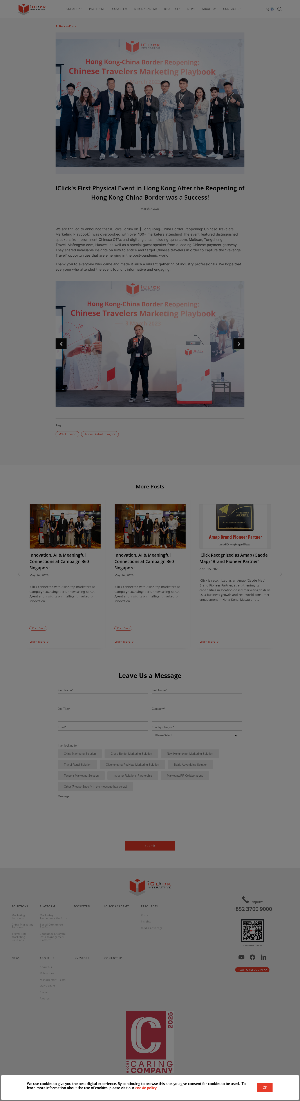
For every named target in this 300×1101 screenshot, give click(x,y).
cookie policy (146, 1087)
